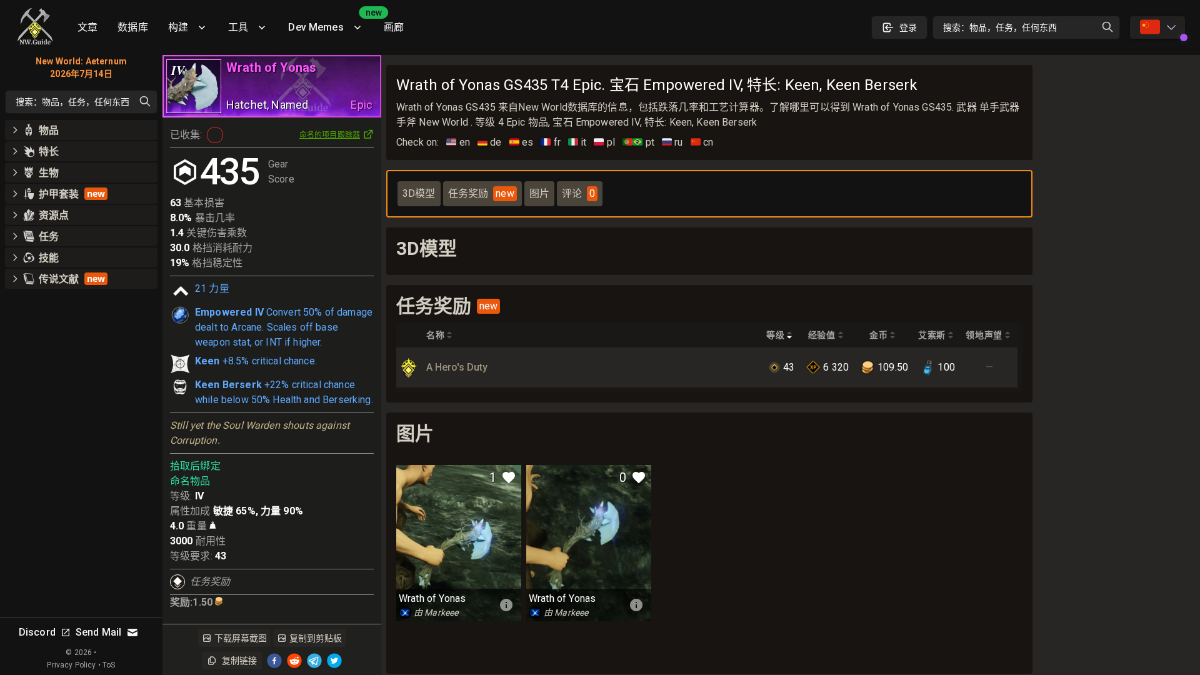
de (490, 142)
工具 (238, 27)
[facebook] (274, 660)
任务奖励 (481, 193)
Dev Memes (330, 22)
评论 (578, 193)
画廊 (394, 27)
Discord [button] (37, 632)
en (458, 142)
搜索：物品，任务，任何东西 (1000, 27)
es (521, 142)
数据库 (133, 27)
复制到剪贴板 (315, 638)
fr (551, 142)
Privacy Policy (71, 665)
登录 (908, 27)
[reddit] (294, 660)
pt (638, 142)
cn (702, 142)
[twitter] (334, 660)
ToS (108, 665)
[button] (81, 130)
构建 (178, 27)
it (577, 142)
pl (604, 142)
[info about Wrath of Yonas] (506, 605)
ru (672, 142)
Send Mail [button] (98, 632)
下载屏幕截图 (240, 638)
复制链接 (239, 661)
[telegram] (314, 660)
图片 (539, 193)
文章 (88, 27)
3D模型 (419, 193)
